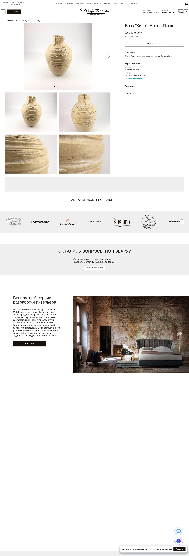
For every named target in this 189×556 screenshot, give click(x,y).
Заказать (29, 343)
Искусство (107, 3)
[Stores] (186, 3)
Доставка (129, 86)
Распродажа (80, 3)
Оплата (128, 93)
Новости (123, 3)
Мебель (88, 3)
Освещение (97, 3)
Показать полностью (133, 79)
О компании (133, 3)
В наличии (69, 3)
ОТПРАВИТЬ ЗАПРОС (154, 44)
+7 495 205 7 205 (168, 12)
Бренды (115, 3)
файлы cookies (141, 549)
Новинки (59, 3)
